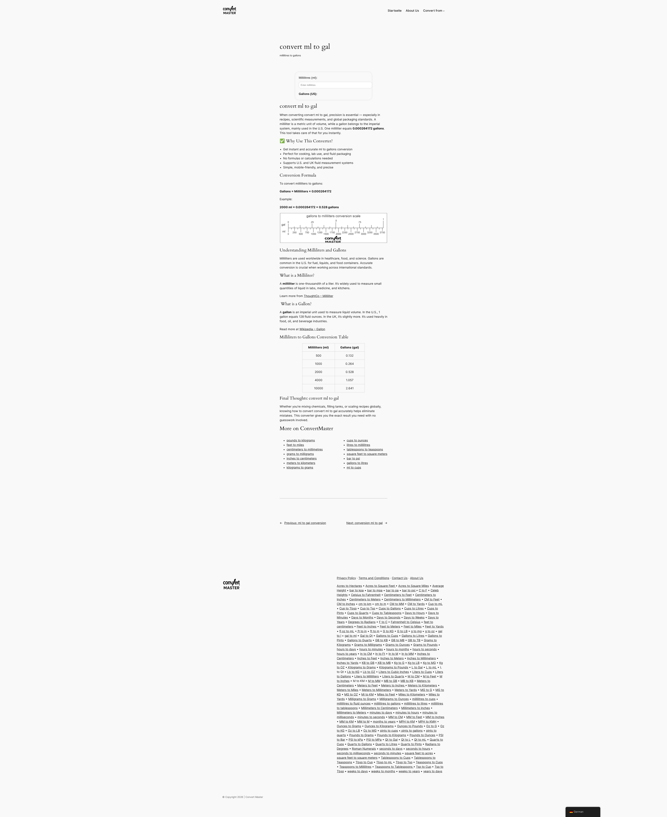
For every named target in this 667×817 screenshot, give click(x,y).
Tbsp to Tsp (404, 762)
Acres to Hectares (349, 586)
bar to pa (392, 590)
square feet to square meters (367, 454)
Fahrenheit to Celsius (405, 622)
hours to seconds (425, 649)
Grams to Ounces (397, 645)
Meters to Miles (347, 690)
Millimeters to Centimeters (379, 708)
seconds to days (390, 748)
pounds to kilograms (301, 440)
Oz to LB (354, 730)
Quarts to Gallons (359, 744)
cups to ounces (357, 440)
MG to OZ (351, 694)
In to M (393, 654)
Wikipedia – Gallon (312, 329)
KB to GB (368, 663)
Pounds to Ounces (422, 735)
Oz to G (431, 726)
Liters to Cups (422, 672)
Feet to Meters (390, 626)
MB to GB (390, 681)
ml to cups (354, 467)
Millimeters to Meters (351, 712)
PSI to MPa (374, 739)
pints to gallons (412, 730)
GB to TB (414, 640)
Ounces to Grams (349, 726)
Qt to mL (420, 739)
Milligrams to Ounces (394, 699)
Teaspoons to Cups (429, 762)
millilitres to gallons (290, 55)
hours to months (397, 649)
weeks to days (357, 771)
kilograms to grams (300, 467)
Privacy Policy (346, 578)
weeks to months (383, 771)
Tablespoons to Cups (395, 757)
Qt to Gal (391, 739)
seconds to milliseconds (353, 753)
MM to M (363, 721)
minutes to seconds (371, 717)
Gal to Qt (366, 635)
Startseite (395, 10)
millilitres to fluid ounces (353, 703)
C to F (423, 590)
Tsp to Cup (423, 767)
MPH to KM (407, 721)
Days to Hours (415, 613)
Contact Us (399, 578)
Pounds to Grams (361, 735)
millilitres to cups (423, 699)
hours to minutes (371, 649)
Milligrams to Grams (362, 699)
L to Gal (417, 667)
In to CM (366, 654)
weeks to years (409, 771)
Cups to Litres (414, 608)
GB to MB (397, 640)
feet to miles (295, 445)
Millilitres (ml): (308, 77)
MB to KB (407, 681)
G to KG (388, 631)
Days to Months (362, 617)
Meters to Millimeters (376, 690)
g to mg (416, 631)
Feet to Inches (366, 626)
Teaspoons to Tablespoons (394, 767)
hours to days (346, 649)
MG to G (426, 690)
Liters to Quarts (393, 676)
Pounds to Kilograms (391, 735)
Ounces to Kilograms (379, 726)
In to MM (408, 654)
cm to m (380, 604)
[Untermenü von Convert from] (444, 10)
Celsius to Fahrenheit (366, 595)
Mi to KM (367, 694)
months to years (384, 721)
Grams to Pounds (425, 645)
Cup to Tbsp (348, 608)
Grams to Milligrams (368, 645)
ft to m (374, 631)
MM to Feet (414, 717)
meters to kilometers (301, 463)
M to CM (413, 676)
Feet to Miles (413, 626)
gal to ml (351, 635)
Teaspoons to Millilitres (355, 767)
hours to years (347, 654)
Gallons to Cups (387, 635)
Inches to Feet (367, 658)
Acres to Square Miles (413, 586)
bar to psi (353, 458)
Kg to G (399, 663)
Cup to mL (435, 604)
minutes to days (381, 712)
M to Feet (429, 676)
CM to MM (397, 604)
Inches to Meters (392, 658)
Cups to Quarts (357, 613)
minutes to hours (407, 712)
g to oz (430, 631)
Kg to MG (429, 663)
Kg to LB (413, 663)
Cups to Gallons (390, 608)
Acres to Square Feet (380, 586)
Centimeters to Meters (365, 599)
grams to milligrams (300, 454)
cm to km (365, 604)
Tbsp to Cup (364, 762)
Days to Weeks (414, 617)
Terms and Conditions (374, 578)
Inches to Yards (347, 663)
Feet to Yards (434, 626)
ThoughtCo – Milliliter (318, 296)
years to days (432, 771)
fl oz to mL (346, 631)
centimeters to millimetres (305, 449)
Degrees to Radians (362, 622)
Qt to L (406, 739)
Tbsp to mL (384, 762)
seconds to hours (418, 748)
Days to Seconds (388, 617)
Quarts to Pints (411, 744)
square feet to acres (419, 753)
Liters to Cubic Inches (394, 672)
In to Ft (380, 654)
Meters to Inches (393, 685)
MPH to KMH (427, 721)
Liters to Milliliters (366, 676)
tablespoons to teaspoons (365, 449)
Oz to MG (370, 730)
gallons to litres (357, 463)
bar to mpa (374, 590)
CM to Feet (431, 599)
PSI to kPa (356, 739)
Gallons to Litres (413, 635)
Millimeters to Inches (415, 708)
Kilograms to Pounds (393, 667)
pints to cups (389, 730)
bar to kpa (356, 590)
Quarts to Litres (386, 744)
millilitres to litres (415, 703)
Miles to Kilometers (411, 694)
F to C (383, 622)
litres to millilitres (358, 445)
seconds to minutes (387, 753)
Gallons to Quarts (359, 640)
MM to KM (346, 721)
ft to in (362, 631)
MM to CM (395, 717)
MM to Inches (435, 717)
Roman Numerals (364, 748)
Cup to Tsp (367, 608)
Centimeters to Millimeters (402, 599)
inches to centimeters (302, 458)
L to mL (431, 667)
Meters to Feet (367, 685)
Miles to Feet (386, 694)
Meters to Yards (406, 690)
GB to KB (381, 640)
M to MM (374, 681)
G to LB (402, 631)
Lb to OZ (369, 672)
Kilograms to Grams (361, 667)
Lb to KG (353, 672)
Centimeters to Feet (398, 595)
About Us (416, 578)
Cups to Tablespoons (386, 613)
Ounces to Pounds (410, 726)
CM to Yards (416, 604)
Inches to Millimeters (421, 658)
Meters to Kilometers (422, 685)
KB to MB (384, 663)
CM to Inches (346, 604)
